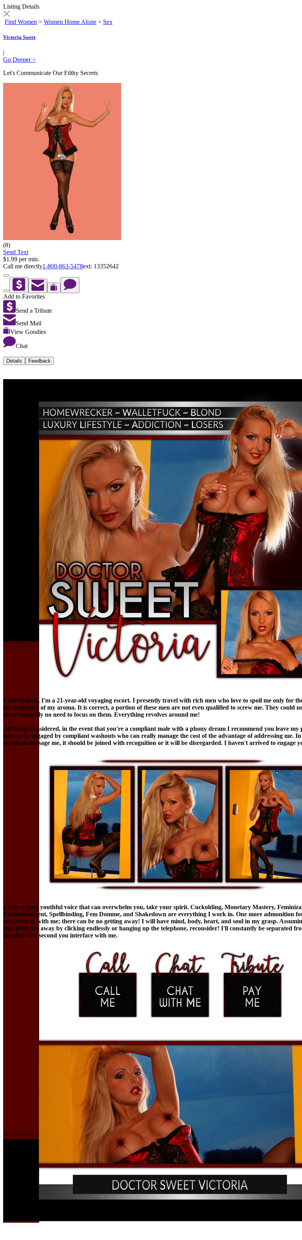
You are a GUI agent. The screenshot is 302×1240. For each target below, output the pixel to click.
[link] (6, 14)
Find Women (21, 21)
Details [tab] (14, 361)
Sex (107, 21)
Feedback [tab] (39, 361)
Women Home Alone (70, 21)
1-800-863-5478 (62, 266)
